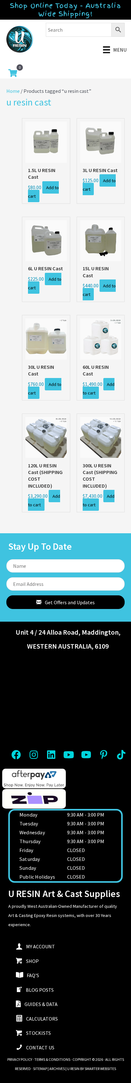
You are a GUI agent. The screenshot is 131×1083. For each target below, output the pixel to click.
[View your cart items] (12, 74)
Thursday (30, 841)
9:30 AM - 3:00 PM (85, 814)
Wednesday (32, 832)
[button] (65, 602)
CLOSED (76, 850)
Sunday (27, 868)
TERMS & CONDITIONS (52, 1059)
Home (13, 91)
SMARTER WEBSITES (100, 1068)
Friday (26, 850)
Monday (28, 814)
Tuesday (28, 823)
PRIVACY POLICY (19, 1059)
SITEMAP (40, 1068)
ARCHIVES (57, 1068)
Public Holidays (37, 877)
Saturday (29, 859)
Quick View (46, 156)
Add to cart (43, 191)
